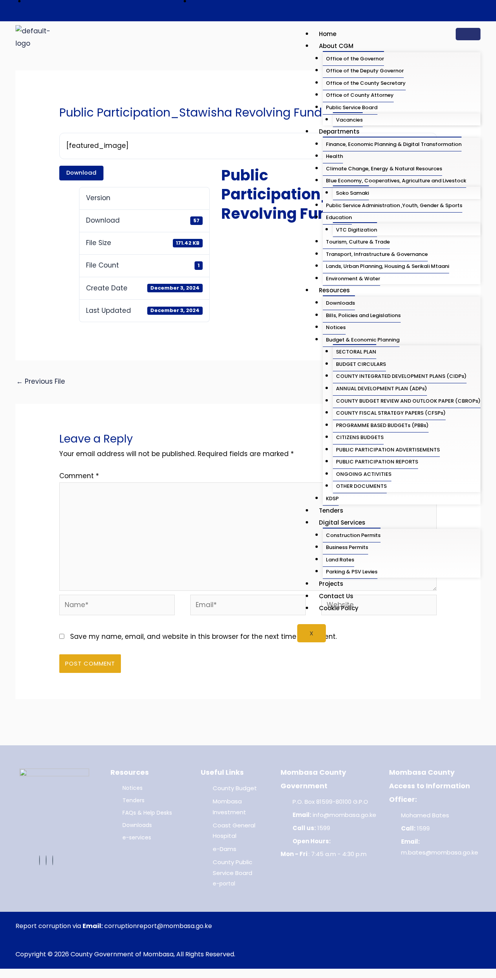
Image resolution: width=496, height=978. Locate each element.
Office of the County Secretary (366, 83)
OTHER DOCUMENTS (361, 486)
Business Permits (347, 547)
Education (339, 217)
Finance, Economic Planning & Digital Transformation (394, 144)
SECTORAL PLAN (356, 351)
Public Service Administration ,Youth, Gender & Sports (394, 205)
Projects (331, 584)
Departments (339, 131)
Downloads (340, 303)
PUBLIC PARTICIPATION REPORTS (377, 461)
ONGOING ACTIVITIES (363, 474)
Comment (79, 475)
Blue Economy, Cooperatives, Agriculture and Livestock (396, 180)
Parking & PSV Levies (351, 571)
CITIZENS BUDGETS (360, 437)
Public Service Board (351, 107)
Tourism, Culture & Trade (358, 241)
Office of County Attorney (360, 95)
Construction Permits (353, 535)
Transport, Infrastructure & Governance (377, 254)
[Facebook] (39, 860)
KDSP (332, 498)
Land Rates (340, 559)
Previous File (40, 381)
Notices (336, 327)
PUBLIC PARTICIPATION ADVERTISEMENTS (388, 449)
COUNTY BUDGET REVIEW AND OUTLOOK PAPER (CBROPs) (408, 401)
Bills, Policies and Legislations (363, 315)
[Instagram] (52, 860)
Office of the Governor (355, 58)
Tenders (331, 510)
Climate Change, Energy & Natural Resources (384, 168)
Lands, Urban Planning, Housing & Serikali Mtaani (387, 266)
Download (81, 172)
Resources (334, 290)
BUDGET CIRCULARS (361, 364)
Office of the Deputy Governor (365, 70)
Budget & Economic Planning (363, 339)
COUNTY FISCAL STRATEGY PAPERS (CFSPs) (391, 413)
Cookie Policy (338, 608)
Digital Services (342, 522)
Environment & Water (353, 278)
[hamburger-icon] (468, 34)
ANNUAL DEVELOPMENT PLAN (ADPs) (381, 388)
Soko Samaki (352, 193)
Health (334, 156)
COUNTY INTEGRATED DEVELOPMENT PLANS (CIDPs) (401, 376)
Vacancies (349, 120)
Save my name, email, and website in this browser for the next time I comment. (203, 636)
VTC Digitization (356, 229)
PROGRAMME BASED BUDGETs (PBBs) (382, 425)
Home (327, 34)
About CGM (336, 46)
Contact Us (336, 596)
